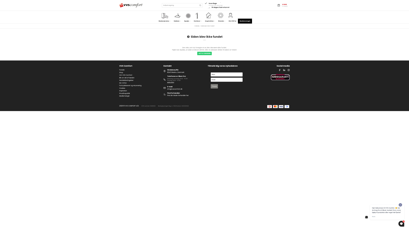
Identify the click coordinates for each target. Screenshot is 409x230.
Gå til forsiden (204, 53)
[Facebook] (280, 71)
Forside (122, 70)
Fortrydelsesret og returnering (130, 85)
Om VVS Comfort (125, 75)
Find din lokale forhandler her (178, 95)
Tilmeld (214, 86)
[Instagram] (289, 71)
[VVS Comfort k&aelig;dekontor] (131, 5)
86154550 (170, 83)
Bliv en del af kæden (126, 78)
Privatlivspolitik (124, 93)
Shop (121, 72)
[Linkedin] (284, 71)
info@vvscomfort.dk (174, 89)
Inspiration (123, 91)
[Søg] (200, 5)
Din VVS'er (232, 21)
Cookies (122, 88)
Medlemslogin (245, 21)
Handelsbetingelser (126, 80)
